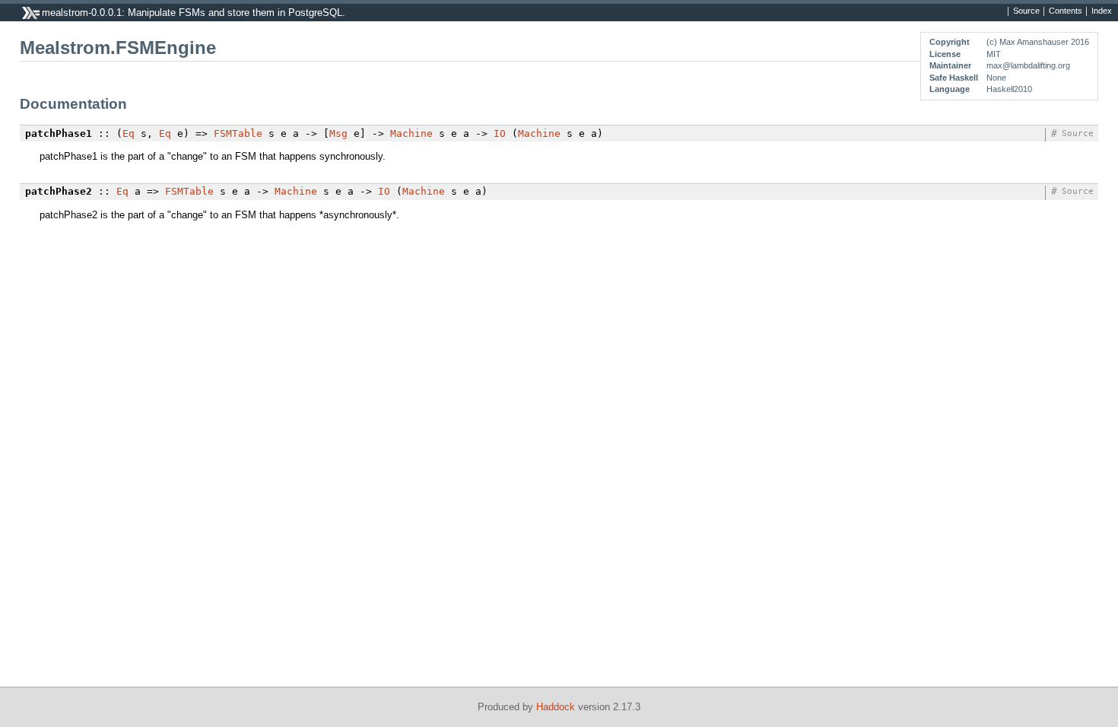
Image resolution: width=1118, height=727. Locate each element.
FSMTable (238, 133)
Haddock (555, 707)
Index (1101, 11)
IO (500, 133)
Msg (338, 133)
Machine (411, 133)
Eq (128, 133)
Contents (1065, 11)
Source (1026, 11)
